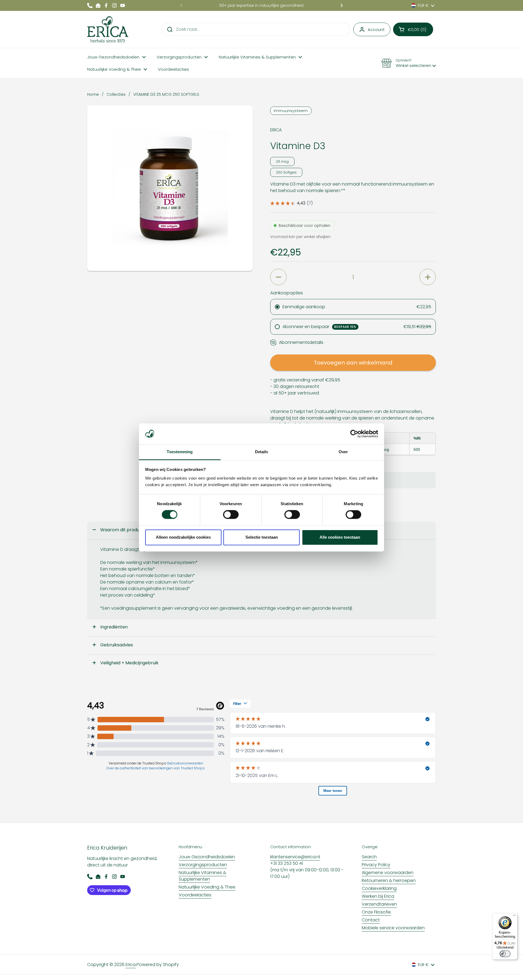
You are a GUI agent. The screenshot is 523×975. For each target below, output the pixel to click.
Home (93, 94)
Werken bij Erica (378, 896)
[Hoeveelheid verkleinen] (278, 277)
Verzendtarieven (379, 904)
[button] (413, 29)
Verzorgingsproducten (203, 865)
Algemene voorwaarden (387, 872)
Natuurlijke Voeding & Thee (207, 887)
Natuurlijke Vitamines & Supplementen (202, 875)
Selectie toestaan (261, 537)
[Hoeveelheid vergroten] (427, 277)
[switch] (231, 514)
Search (369, 857)
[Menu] (514, 916)
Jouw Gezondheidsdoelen (207, 857)
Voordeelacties (195, 895)
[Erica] (107, 29)
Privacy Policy (376, 865)
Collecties (116, 94)
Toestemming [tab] (180, 451)
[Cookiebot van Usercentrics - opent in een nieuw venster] (354, 434)
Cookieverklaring (379, 888)
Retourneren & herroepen (389, 880)
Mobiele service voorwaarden (393, 928)
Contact (371, 920)
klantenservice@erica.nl (295, 857)
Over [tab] (343, 451)
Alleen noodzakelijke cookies (183, 537)
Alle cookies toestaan (340, 537)
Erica (131, 964)
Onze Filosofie (376, 912)
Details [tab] (261, 451)
